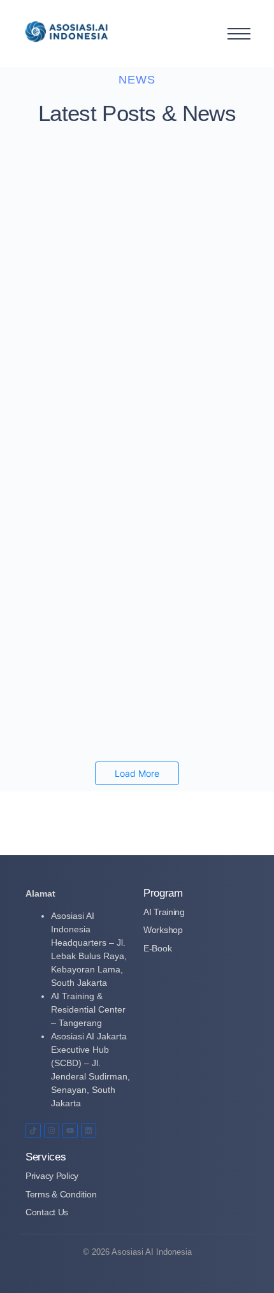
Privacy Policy (51, 1176)
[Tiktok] (33, 1130)
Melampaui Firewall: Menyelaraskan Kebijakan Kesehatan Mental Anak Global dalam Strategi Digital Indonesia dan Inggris (134, 618)
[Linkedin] (88, 1130)
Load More (137, 773)
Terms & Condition (60, 1194)
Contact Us (46, 1212)
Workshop (163, 930)
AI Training (164, 912)
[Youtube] (70, 1130)
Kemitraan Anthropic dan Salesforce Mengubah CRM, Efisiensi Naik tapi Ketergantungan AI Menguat (125, 180)
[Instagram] (51, 1130)
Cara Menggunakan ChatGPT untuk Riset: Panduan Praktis (125, 336)
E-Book (157, 948)
